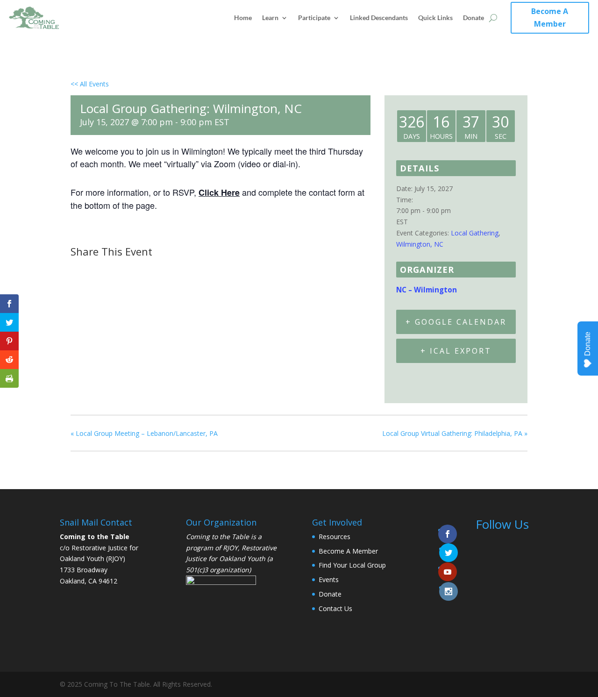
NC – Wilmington (426, 290)
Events (329, 579)
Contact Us (335, 608)
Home (243, 17)
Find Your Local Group (352, 565)
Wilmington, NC (419, 244)
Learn (270, 17)
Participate (314, 17)
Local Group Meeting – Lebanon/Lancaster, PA (144, 433)
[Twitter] (102, 269)
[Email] (126, 269)
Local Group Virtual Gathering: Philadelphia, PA (454, 433)
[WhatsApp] (149, 269)
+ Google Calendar (456, 322)
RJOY (230, 547)
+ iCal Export (455, 351)
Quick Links (435, 17)
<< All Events (90, 83)
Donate (473, 17)
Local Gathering (474, 232)
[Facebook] (81, 269)
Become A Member (549, 17)
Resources (334, 536)
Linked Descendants (379, 17)
